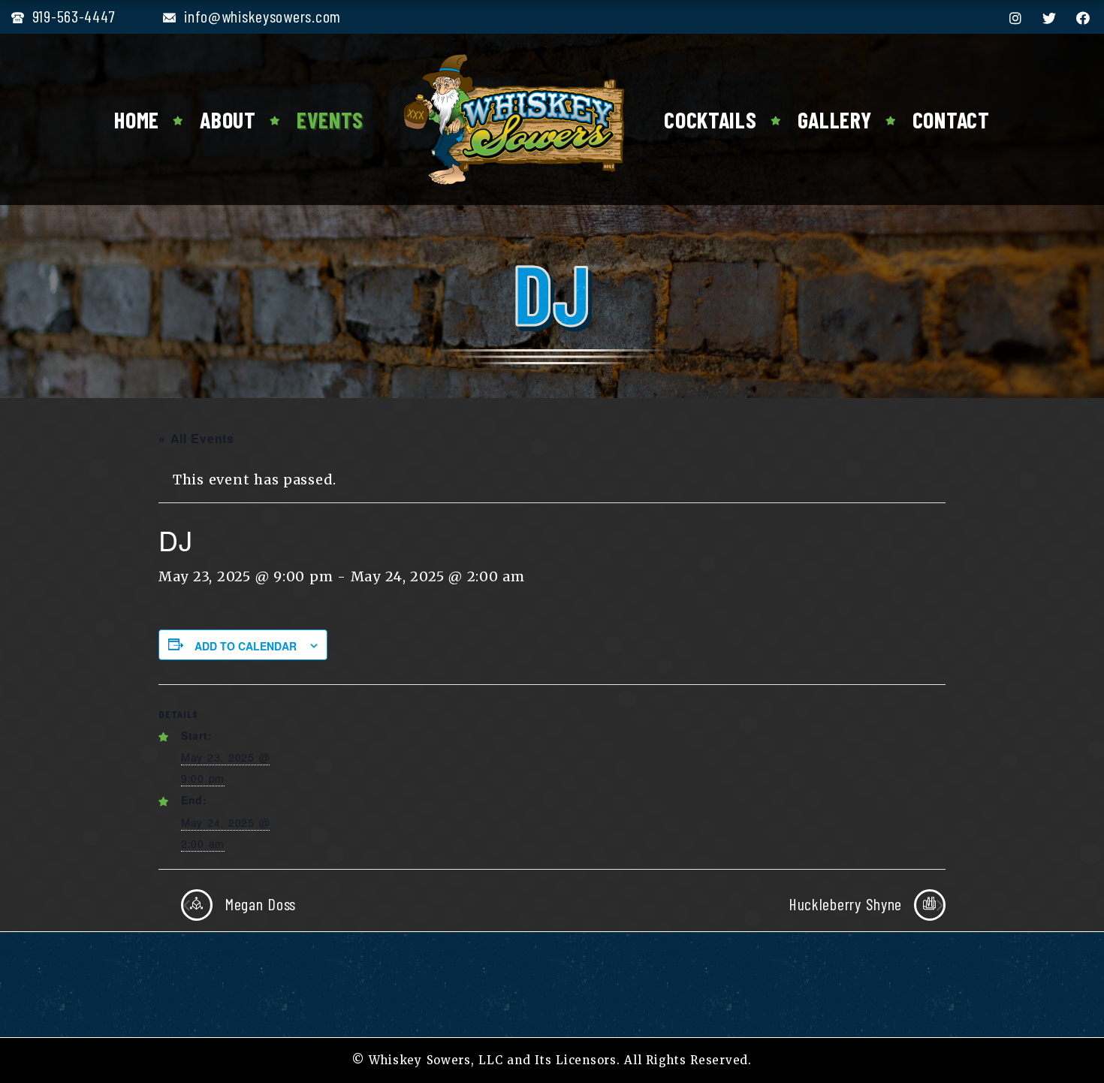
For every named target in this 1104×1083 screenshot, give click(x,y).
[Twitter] (1049, 18)
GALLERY (835, 119)
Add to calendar (246, 645)
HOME (136, 119)
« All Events (196, 438)
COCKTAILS (710, 119)
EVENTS (330, 119)
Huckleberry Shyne (847, 903)
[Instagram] (1015, 18)
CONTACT (951, 119)
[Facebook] (1083, 18)
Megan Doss (258, 903)
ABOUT (228, 119)
